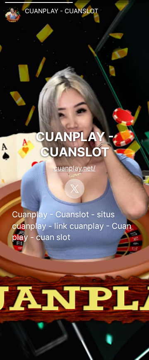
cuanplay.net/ (75, 168)
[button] (39, 2)
